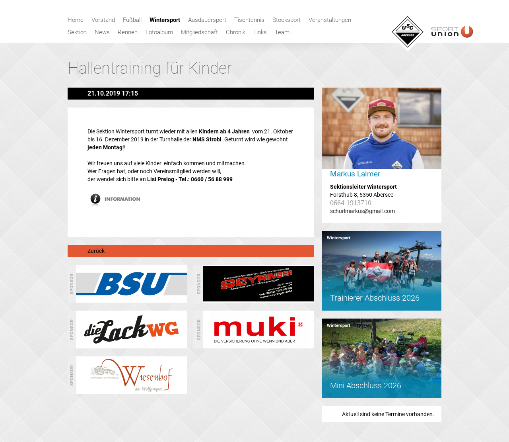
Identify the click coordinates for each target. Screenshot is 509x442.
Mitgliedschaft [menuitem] (199, 32)
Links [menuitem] (260, 32)
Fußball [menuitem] (132, 19)
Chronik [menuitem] (235, 32)
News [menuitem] (102, 32)
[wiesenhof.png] (131, 391)
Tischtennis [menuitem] (249, 19)
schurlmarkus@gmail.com (362, 211)
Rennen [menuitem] (128, 32)
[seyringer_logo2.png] (258, 299)
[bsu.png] (131, 299)
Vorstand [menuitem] (103, 19)
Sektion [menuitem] (77, 32)
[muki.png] (258, 345)
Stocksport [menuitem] (286, 19)
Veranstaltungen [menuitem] (330, 19)
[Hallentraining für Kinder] (118, 205)
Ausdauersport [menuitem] (207, 19)
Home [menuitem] (76, 19)
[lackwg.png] (131, 345)
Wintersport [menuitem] (165, 19)
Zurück (96, 251)
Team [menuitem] (282, 32)
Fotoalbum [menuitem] (159, 32)
